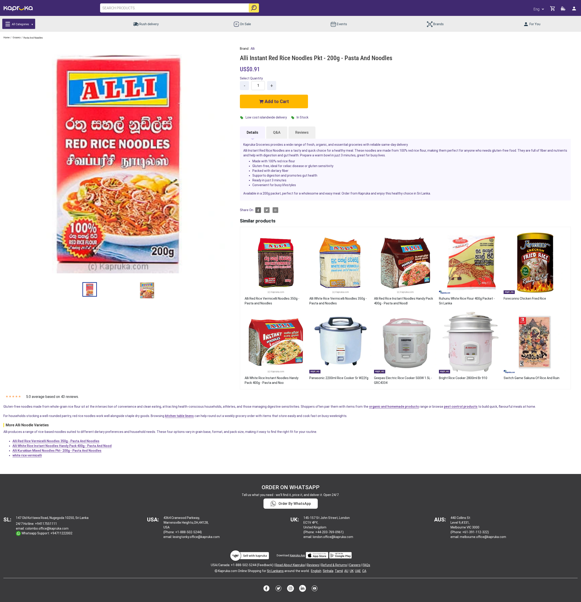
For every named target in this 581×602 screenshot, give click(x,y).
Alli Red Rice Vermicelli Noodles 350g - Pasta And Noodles (55, 441)
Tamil (339, 571)
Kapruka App (297, 555)
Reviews (302, 132)
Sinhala (328, 571)
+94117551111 (46, 524)
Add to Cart (276, 101)
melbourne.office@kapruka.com (483, 537)
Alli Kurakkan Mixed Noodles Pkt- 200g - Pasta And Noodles (56, 450)
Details (252, 132)
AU (346, 571)
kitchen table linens (179, 416)
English (316, 571)
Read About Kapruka (290, 565)
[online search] (254, 7)
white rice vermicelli (27, 455)
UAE (358, 571)
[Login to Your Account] (574, 10)
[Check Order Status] (563, 10)
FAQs (366, 565)
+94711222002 (61, 533)
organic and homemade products (394, 406)
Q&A (277, 132)
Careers (355, 565)
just (337, 155)
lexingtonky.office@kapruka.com (196, 537)
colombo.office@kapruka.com (47, 528)
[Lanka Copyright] (216, 571)
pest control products (461, 406)
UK (352, 571)
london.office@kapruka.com (333, 537)
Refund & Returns (334, 565)
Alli (253, 48)
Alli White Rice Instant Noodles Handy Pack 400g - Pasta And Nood (62, 446)
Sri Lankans (275, 571)
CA (364, 571)
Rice (269, 150)
